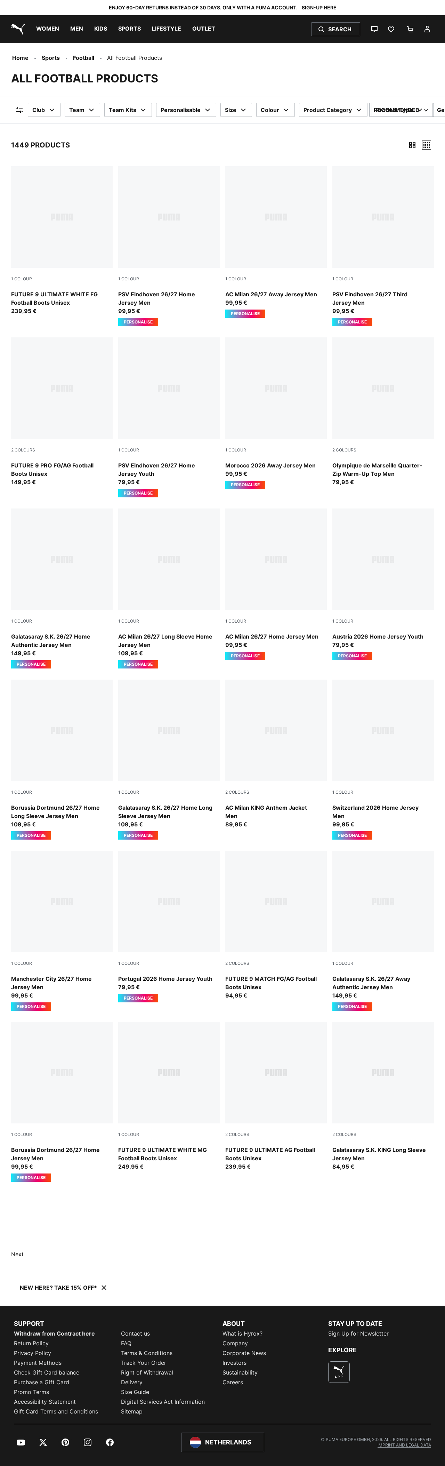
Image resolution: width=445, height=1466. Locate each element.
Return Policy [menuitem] (31, 1343)
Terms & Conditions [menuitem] (146, 1352)
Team (76, 109)
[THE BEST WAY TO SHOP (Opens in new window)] (339, 1372)
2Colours (23, 449)
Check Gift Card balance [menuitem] (46, 1372)
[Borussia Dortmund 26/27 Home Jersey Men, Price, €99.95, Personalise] (62, 1102)
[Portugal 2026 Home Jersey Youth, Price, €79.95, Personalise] (169, 926)
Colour (270, 109)
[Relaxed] (426, 145)
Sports (51, 57)
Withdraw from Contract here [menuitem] (54, 1333)
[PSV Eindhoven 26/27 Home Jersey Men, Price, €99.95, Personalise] (169, 246)
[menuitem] (48, 29)
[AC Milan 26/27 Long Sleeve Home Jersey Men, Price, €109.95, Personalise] (169, 588)
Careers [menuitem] (232, 1382)
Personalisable (181, 109)
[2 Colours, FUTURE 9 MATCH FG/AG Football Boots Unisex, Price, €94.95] (276, 925)
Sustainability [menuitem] (240, 1372)
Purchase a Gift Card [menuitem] (41, 1382)
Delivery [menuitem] (132, 1382)
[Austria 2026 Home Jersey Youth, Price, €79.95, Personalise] (383, 584)
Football (83, 57)
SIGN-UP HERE (319, 7)
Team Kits (122, 109)
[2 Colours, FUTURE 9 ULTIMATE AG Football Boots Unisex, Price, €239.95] (276, 1096)
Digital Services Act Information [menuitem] (163, 1401)
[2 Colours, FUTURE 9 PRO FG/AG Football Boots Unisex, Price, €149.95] (62, 411)
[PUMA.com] (16, 29)
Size (230, 109)
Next (17, 1254)
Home (20, 57)
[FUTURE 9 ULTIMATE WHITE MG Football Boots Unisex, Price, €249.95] (169, 1096)
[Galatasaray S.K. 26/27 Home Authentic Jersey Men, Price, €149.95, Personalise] (62, 588)
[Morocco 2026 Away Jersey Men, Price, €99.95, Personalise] (276, 413)
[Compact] (412, 145)
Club (38, 109)
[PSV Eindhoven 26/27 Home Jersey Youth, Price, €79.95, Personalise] (169, 417)
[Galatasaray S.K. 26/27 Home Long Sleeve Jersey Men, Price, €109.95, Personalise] (169, 760)
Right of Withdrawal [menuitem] (147, 1372)
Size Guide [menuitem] (135, 1391)
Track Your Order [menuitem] (143, 1362)
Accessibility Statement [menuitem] (45, 1401)
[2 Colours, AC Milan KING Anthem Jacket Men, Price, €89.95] (276, 754)
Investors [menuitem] (234, 1362)
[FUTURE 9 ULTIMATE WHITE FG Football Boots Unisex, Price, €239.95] (62, 240)
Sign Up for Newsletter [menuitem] (358, 1333)
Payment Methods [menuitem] (38, 1362)
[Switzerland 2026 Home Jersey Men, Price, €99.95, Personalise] (383, 760)
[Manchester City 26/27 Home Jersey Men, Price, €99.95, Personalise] (62, 931)
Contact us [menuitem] (135, 1333)
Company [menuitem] (235, 1343)
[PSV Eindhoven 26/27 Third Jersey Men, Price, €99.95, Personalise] (383, 246)
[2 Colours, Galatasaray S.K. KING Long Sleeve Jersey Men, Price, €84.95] (383, 1096)
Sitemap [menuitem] (132, 1411)
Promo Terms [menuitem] (31, 1391)
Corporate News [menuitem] (244, 1352)
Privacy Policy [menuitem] (32, 1352)
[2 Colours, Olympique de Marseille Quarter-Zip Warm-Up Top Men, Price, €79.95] (383, 411)
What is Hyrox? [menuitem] (242, 1333)
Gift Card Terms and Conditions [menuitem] (56, 1411)
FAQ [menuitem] (126, 1343)
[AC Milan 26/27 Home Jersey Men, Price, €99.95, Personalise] (276, 584)
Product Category (328, 109)
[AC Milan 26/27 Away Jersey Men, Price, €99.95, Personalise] (276, 242)
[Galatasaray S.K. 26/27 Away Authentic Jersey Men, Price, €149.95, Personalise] (383, 931)
